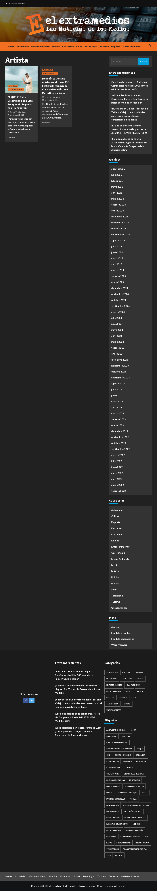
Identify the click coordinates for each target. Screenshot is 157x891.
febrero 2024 (118, 347)
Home (11, 46)
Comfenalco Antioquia (134, 761)
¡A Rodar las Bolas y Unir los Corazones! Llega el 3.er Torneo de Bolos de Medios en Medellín (130, 99)
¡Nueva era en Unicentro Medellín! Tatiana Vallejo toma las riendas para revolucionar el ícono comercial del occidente (130, 114)
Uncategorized (119, 607)
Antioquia (111, 736)
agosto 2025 (118, 240)
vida (108, 855)
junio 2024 (117, 323)
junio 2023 (117, 395)
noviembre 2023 (120, 365)
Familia (133, 799)
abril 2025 (116, 264)
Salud (79, 46)
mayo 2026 (117, 186)
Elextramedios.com (134, 786)
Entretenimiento (40, 46)
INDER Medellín (113, 818)
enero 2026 (117, 210)
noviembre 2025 (120, 222)
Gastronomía (118, 552)
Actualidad (23, 46)
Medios (56, 46)
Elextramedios (113, 786)
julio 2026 (116, 174)
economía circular (115, 780)
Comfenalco (112, 761)
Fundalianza (112, 805)
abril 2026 (116, 192)
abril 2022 (116, 479)
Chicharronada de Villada (119, 749)
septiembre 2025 (120, 234)
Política (115, 583)
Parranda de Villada (130, 836)
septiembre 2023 (120, 377)
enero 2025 (117, 282)
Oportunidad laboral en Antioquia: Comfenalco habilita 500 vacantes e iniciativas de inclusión (129, 86)
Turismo (104, 46)
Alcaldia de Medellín (116, 730)
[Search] (150, 45)
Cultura (115, 516)
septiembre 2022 (120, 449)
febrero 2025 (118, 276)
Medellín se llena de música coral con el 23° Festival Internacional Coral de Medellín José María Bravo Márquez (55, 86)
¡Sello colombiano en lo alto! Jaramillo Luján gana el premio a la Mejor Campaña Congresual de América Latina (129, 144)
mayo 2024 (117, 329)
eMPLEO (109, 793)
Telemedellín (112, 849)
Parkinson (111, 836)
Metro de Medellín (134, 830)
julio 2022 (116, 461)
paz (146, 836)
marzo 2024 (117, 341)
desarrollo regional (134, 774)
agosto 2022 (118, 455)
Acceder (116, 627)
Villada (119, 855)
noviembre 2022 (120, 437)
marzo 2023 (117, 413)
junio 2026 (117, 180)
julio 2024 (116, 318)
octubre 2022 (118, 443)
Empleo (115, 540)
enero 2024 (117, 353)
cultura (129, 768)
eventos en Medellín (115, 799)
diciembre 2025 (119, 216)
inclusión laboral (133, 811)
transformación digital (135, 849)
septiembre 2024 (120, 306)
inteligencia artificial (135, 818)
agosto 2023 (118, 383)
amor (133, 730)
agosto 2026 (118, 168)
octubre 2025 (118, 228)
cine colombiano (123, 755)
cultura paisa (112, 774)
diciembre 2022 (119, 431)
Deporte (115, 46)
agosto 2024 (118, 312)
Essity (144, 793)
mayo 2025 (117, 258)
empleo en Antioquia (128, 793)
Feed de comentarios (122, 638)
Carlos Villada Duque (117, 742)
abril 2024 (116, 335)
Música (115, 571)
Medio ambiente (113, 830)
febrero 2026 (118, 204)
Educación (68, 46)
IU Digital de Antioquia (117, 824)
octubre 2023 (118, 371)
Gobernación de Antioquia (136, 805)
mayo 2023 (117, 401)
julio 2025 (116, 246)
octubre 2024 (118, 300)
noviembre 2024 (120, 294)
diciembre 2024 (119, 288)
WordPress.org (119, 644)
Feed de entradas (120, 633)
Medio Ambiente (132, 46)
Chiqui (139, 749)
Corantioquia (113, 768)
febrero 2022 (118, 490)
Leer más (11, 137)
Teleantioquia (142, 843)
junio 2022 (117, 467)
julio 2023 (116, 389)
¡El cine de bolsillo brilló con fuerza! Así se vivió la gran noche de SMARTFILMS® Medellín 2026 (129, 129)
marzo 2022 (117, 484)
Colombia (140, 755)
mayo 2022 (117, 473)
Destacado (117, 528)
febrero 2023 (118, 419)
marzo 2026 (117, 198)
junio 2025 (117, 252)
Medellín (137, 824)
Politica (115, 577)
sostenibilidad (124, 843)
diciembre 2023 (119, 359)
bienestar (125, 736)
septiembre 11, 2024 (17, 115)
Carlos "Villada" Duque (18, 112)
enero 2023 (117, 425)
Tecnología (91, 46)
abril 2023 (116, 407)
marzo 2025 (117, 270)
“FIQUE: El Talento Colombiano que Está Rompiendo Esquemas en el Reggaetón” (21, 102)
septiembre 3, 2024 (50, 100)
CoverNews (103, 885)
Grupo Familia (113, 811)
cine (108, 755)
